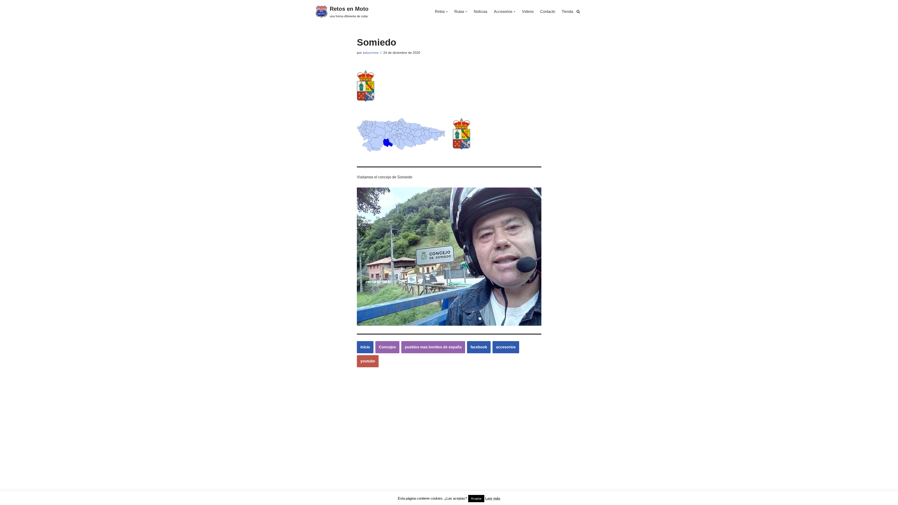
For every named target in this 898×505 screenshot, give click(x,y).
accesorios (506, 347)
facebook (479, 347)
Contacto (547, 12)
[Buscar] (578, 11)
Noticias (480, 12)
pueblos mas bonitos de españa (433, 347)
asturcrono (371, 52)
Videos (528, 12)
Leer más (492, 498)
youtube (367, 361)
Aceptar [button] (476, 498)
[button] (447, 12)
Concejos (387, 347)
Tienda (567, 12)
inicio (365, 347)
